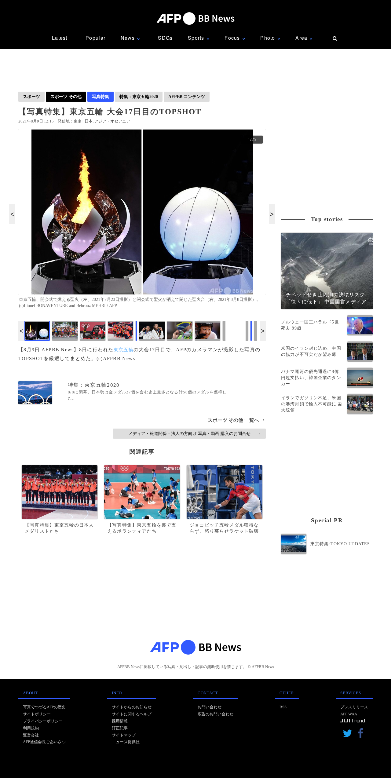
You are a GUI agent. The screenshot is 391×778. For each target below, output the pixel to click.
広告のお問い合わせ (215, 714)
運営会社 (31, 735)
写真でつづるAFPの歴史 (44, 707)
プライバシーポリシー (43, 721)
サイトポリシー (37, 714)
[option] (142, 221)
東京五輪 (123, 349)
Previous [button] (12, 214)
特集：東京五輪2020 (138, 96)
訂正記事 (120, 728)
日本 (89, 121)
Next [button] (272, 214)
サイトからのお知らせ (132, 707)
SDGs (165, 37)
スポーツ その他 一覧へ (236, 420)
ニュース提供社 (126, 742)
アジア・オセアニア (112, 121)
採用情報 (120, 721)
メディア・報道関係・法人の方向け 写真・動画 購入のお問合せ (194, 433)
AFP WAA (348, 714)
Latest (60, 37)
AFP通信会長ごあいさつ (44, 742)
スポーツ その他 (66, 96)
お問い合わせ (209, 707)
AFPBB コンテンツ (186, 96)
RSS (283, 707)
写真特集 (100, 96)
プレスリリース (354, 707)
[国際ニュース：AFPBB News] (195, 18)
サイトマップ (124, 735)
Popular (95, 37)
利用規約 (31, 728)
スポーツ (31, 96)
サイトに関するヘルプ (132, 714)
